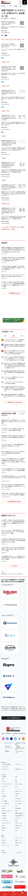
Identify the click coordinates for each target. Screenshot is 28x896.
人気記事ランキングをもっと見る (14, 402)
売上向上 (17, 793)
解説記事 (4, 852)
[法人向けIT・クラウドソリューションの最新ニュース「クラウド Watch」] (7, 882)
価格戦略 (4, 813)
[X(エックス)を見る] (11, 738)
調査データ (4, 842)
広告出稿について (19, 769)
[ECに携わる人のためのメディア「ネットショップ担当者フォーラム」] (19, 887)
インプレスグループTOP (19, 751)
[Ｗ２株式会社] (8, 686)
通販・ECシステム (19, 825)
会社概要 (7, 751)
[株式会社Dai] (10, 635)
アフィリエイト (5, 786)
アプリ (3, 793)
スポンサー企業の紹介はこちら (13, 718)
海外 (11, 5)
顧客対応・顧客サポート (20, 813)
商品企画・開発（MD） (20, 815)
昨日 (5, 336)
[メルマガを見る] (3, 738)
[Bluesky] (15, 738)
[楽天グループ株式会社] (10, 592)
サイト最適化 (4, 801)
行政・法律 (18, 827)
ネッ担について (5, 769)
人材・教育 (4, 818)
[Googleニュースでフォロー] (19, 738)
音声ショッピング (19, 791)
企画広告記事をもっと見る (15, 501)
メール (3, 788)
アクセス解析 (18, 798)
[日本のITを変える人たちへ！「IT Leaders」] (19, 882)
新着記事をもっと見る (14, 293)
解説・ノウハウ (18, 840)
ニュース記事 (18, 852)
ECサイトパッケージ (6, 823)
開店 (16, 820)
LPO (3, 798)
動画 (3, 808)
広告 (3, 791)
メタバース (4, 781)
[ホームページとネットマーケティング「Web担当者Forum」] (7, 877)
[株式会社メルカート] (8, 676)
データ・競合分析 (5, 803)
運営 (16, 810)
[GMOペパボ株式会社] (10, 648)
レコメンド (4, 806)
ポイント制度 (18, 803)
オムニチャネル (5, 820)
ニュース (4, 837)
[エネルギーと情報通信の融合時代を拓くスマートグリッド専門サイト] (7, 887)
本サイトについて (8, 743)
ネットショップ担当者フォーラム (5, 2)
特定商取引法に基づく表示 (20, 748)
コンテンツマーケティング (7, 784)
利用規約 (18, 746)
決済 (3, 825)
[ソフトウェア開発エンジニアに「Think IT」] (19, 872)
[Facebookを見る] (7, 738)
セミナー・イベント (19, 837)
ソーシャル (18, 788)
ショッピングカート (19, 823)
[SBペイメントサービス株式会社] (10, 605)
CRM (16, 796)
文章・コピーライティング (7, 810)
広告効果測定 (18, 808)
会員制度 (4, 796)
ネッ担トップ (3, 571)
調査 (3, 830)
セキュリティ (18, 818)
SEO (16, 786)
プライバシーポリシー (9, 748)
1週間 (13, 336)
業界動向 (4, 827)
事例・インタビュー (19, 842)
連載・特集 (3, 5)
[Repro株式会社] (8, 665)
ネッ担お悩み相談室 (6, 764)
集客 (16, 781)
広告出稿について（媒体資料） (20, 743)
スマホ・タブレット (19, 801)
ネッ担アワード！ (19, 764)
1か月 (21, 336)
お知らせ (4, 840)
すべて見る (14, 566)
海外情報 (15, 5)
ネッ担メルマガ (5, 766)
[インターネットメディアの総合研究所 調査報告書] (19, 877)
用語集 (2, 572)
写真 (16, 806)
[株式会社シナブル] (8, 697)
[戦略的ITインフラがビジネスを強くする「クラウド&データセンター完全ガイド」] (7, 872)
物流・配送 (4, 815)
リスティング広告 (19, 784)
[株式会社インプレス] (13, 863)
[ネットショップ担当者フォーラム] (13, 730)
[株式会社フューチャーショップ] (10, 623)
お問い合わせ (7, 746)
